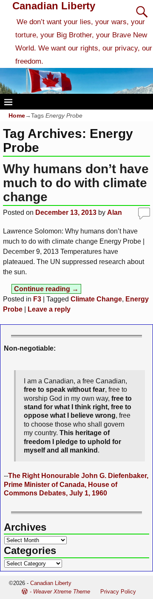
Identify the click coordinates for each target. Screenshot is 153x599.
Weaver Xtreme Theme (61, 591)
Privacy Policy (118, 591)
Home (16, 115)
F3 (37, 299)
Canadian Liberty (53, 5)
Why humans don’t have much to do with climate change (76, 183)
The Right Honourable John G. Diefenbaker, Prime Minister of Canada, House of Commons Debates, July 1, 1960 (76, 484)
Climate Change (96, 299)
